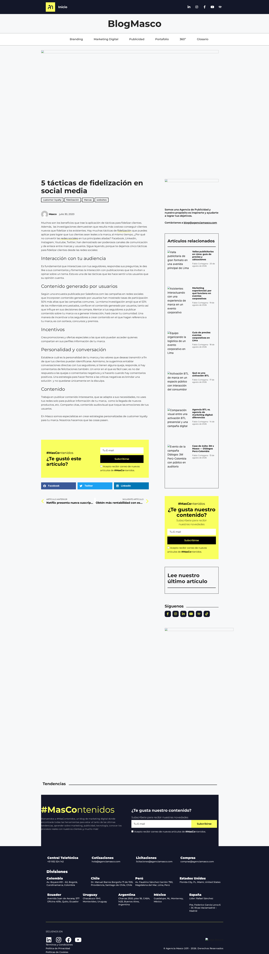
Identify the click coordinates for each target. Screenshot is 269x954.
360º (183, 39)
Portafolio (162, 39)
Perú (139, 878)
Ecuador (54, 895)
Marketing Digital (106, 39)
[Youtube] (212, 7)
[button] (58, 485)
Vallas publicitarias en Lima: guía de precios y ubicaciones (203, 255)
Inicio (62, 7)
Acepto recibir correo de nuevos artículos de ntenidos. (170, 831)
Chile (95, 878)
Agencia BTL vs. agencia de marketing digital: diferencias (202, 413)
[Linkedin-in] (189, 7)
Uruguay (90, 895)
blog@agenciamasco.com (200, 222)
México (160, 895)
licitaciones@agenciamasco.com (154, 861)
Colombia (55, 878)
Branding (76, 39)
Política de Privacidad (58, 948)
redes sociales (69, 238)
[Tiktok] (207, 614)
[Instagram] (197, 7)
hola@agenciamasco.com (106, 861)
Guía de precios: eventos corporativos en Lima (201, 336)
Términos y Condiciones (59, 944)
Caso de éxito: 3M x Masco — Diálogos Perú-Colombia (203, 449)
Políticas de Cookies (57, 952)
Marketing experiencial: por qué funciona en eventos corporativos (201, 293)
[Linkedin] (49, 940)
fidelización (124, 230)
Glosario (202, 39)
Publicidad (136, 39)
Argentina (126, 895)
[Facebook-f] (204, 7)
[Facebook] (68, 940)
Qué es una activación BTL (200, 374)
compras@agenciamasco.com (197, 861)
